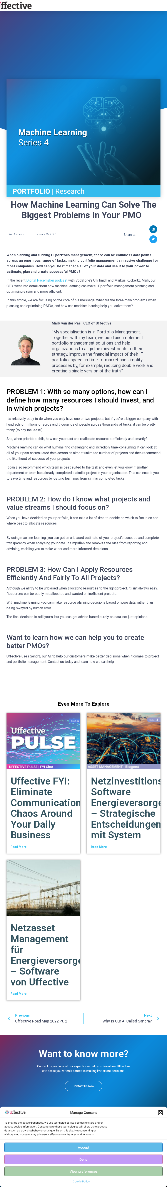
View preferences (84, 1171)
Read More (19, 847)
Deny (83, 1159)
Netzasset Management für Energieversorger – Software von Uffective (49, 955)
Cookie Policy (81, 1181)
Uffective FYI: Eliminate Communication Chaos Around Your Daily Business (46, 808)
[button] (160, 1113)
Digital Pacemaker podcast (46, 280)
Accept (83, 1147)
